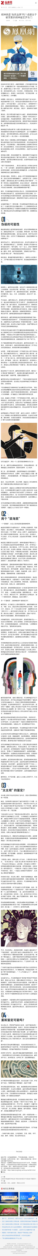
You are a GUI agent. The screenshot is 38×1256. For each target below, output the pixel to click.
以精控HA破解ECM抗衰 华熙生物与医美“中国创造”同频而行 (18, 1179)
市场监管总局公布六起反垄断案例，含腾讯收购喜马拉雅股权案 (18, 1228)
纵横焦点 (14, 7)
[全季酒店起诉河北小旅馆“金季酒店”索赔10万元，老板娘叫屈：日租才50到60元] (29, 1210)
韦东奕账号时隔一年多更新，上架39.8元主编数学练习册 (18, 1230)
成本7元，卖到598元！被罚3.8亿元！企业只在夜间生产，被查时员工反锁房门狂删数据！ (18, 1219)
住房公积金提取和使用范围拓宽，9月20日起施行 (16, 1235)
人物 (18, 7)
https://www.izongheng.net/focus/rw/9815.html (22, 1170)
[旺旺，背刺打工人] (9, 1210)
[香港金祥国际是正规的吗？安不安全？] (29, 1198)
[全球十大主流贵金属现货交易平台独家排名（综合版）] (9, 1198)
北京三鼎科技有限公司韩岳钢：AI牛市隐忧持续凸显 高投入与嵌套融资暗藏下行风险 (19, 1225)
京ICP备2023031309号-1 (19, 1253)
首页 (9, 7)
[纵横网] (19, 3)
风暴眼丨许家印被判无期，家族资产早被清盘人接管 (17, 1232)
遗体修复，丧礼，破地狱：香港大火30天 (13, 1183)
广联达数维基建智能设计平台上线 (12, 1238)
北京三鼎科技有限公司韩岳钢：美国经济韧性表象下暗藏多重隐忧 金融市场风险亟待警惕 (18, 1222)
